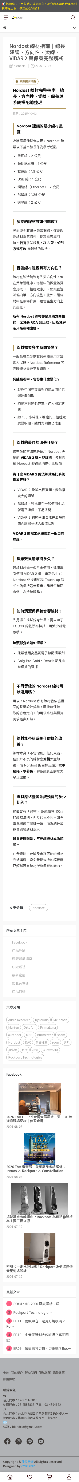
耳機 (25, 1050)
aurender (14, 1034)
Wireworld (50, 1050)
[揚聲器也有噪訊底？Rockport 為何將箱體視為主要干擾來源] (39, 1199)
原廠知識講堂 (22, 958)
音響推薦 (41, 1042)
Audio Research (19, 1019)
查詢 (6, 1372)
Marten (13, 1027)
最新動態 (18, 974)
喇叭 (67, 1042)
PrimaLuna (48, 1027)
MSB (29, 1034)
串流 (35, 1050)
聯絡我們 (31, 1372)
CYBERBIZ (28, 1466)
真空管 (12, 1050)
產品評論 (18, 950)
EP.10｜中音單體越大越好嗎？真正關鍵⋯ (37, 1337)
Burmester (45, 1034)
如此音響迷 (20, 983)
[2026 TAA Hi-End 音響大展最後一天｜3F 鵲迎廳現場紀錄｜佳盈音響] (39, 1099)
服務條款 (9, 1379)
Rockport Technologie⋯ (30, 1312)
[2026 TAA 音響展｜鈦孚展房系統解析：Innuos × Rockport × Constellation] (39, 1149)
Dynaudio (42, 1019)
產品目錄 (18, 991)
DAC (28, 1042)
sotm (61, 1034)
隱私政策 (45, 1372)
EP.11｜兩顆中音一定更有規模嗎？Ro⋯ (35, 1323)
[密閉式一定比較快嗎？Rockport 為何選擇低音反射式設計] (39, 1249)
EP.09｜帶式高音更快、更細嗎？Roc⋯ (39, 1348)
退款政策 (59, 1372)
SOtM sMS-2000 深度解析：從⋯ (35, 1303)
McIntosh (60, 1019)
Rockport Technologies (25, 1057)
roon (55, 1042)
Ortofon (29, 1027)
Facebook (19, 942)
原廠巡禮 (18, 966)
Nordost (38, 907)
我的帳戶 (17, 1372)
